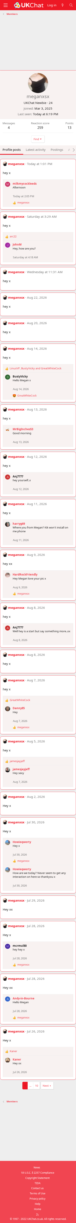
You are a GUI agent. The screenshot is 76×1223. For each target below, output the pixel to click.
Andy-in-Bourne (23, 998)
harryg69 (19, 524)
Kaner (17, 1059)
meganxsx (16, 164)
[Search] (71, 5)
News (37, 1167)
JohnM (17, 244)
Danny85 (19, 708)
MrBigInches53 (23, 429)
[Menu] (5, 5)
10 (36, 1085)
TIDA (38, 1183)
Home (37, 1209)
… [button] (30, 1085)
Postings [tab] (57, 149)
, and (35, 368)
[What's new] (62, 5)
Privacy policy (37, 1198)
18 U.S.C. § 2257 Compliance (37, 1172)
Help (37, 1204)
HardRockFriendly (25, 574)
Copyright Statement (37, 1178)
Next (46, 1085)
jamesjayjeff (21, 769)
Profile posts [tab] (12, 149)
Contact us (37, 1188)
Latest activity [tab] (36, 149)
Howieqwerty (22, 842)
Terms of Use (37, 1193)
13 (69, 127)
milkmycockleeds (25, 183)
